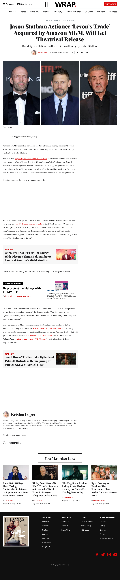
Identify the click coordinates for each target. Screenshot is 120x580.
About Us (45, 521)
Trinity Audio (25, 137)
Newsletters (26, 4)
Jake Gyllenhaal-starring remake (28, 223)
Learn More (65, 530)
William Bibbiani (69, 497)
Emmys (103, 530)
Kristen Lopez (42, 52)
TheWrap (46, 517)
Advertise (45, 526)
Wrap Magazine (107, 517)
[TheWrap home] (60, 4)
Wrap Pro (66, 517)
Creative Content (59, 20)
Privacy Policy (86, 526)
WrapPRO (34, 12)
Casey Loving (9, 500)
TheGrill (46, 12)
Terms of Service (87, 521)
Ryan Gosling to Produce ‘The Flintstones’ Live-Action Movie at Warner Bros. (104, 489)
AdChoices (85, 530)
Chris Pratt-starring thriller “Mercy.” (48, 328)
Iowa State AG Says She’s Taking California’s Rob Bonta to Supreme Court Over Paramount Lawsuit (15, 489)
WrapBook (46, 547)
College (102, 526)
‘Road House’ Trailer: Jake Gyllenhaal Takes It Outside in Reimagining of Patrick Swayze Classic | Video (29, 361)
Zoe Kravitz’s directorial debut (39, 335)
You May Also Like (60, 458)
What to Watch (74, 12)
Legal (83, 517)
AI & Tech (101, 12)
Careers (45, 534)
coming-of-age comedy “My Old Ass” (31, 338)
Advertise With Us (106, 538)
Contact (45, 530)
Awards (22, 12)
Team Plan (65, 526)
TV (3, 12)
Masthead (46, 538)
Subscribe (110, 4)
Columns (89, 12)
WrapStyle (59, 12)
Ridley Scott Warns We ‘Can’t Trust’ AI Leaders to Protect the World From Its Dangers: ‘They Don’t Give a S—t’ (45, 489)
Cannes (103, 521)
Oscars (102, 534)
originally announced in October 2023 (31, 158)
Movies (12, 12)
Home (47, 20)
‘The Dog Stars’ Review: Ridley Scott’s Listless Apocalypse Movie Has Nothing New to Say (75, 488)
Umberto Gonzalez (99, 500)
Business (113, 12)
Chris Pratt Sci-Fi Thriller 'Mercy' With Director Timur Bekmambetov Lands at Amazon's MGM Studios (28, 256)
